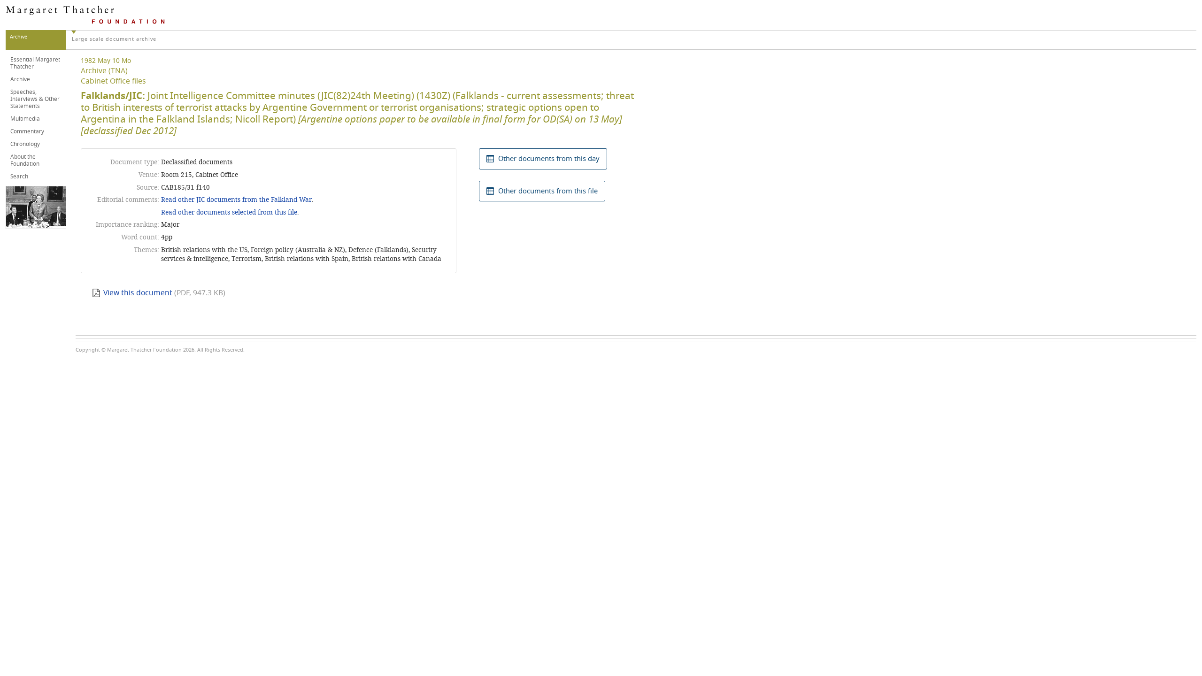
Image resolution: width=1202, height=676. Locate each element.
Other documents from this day (549, 159)
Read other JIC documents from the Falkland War (236, 200)
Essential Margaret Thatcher (35, 63)
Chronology (25, 144)
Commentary (27, 131)
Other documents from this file (548, 191)
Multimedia (25, 119)
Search (19, 176)
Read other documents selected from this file (229, 212)
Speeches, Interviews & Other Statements (35, 99)
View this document (137, 293)
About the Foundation (24, 160)
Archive (20, 79)
